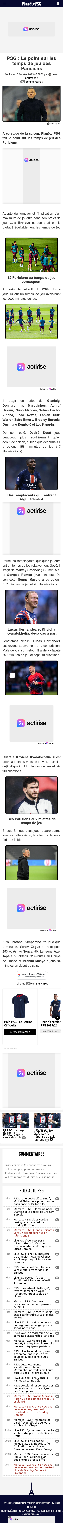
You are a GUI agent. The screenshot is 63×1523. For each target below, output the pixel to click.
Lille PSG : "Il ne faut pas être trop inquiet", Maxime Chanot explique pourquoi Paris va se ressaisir (32, 1258)
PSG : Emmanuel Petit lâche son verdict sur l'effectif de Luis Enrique (33, 1269)
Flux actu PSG (31, 1191)
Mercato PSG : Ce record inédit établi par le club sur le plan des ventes (34, 1314)
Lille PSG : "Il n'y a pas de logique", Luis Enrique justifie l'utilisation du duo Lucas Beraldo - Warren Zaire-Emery (33, 1445)
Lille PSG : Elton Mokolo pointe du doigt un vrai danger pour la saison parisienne (33, 1325)
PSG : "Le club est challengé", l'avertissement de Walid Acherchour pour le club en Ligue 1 (32, 1292)
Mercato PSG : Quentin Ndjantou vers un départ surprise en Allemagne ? (34, 1232)
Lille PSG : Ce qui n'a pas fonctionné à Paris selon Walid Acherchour (32, 1280)
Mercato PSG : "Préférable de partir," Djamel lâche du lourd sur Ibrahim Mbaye (32, 1422)
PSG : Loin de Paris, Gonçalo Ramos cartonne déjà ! (31, 1379)
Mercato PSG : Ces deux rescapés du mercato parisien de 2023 (32, 1304)
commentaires (32, 81)
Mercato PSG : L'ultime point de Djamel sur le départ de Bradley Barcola (34, 1211)
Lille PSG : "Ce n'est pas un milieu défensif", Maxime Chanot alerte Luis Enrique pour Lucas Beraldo (34, 1244)
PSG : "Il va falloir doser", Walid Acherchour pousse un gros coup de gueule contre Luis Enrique (33, 1355)
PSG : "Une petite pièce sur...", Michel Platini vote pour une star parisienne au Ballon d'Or (34, 1201)
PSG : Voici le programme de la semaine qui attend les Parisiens (34, 1334)
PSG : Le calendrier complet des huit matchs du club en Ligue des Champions (33, 1388)
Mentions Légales (9, 1510)
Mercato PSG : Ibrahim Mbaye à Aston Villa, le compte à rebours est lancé (34, 1398)
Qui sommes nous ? (27, 1510)
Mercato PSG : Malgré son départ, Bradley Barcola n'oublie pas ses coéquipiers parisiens (34, 1343)
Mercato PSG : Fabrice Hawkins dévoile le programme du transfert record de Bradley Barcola (33, 1410)
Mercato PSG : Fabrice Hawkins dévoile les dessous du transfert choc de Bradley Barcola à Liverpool (34, 1469)
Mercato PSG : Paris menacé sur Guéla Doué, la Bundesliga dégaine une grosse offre (33, 1456)
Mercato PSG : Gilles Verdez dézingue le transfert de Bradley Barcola (31, 1222)
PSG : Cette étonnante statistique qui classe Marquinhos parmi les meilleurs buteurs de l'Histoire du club (33, 1368)
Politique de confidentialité (50, 1510)
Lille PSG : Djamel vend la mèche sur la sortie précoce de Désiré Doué (34, 1433)
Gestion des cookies (32, 1514)
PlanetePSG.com (23, 1503)
